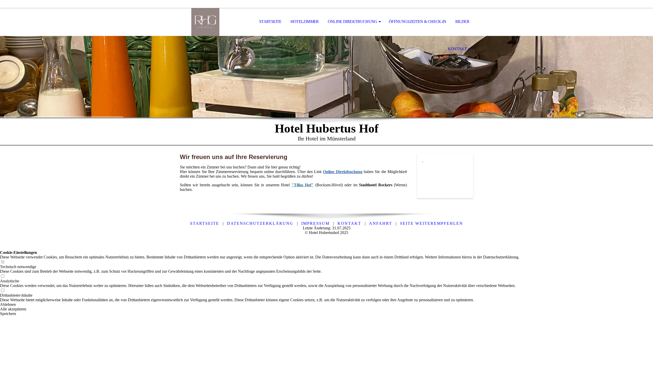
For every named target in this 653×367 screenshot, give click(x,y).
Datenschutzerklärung (260, 223)
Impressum (315, 223)
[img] (205, 22)
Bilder (462, 21)
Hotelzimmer (305, 21)
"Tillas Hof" (302, 185)
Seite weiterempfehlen (431, 223)
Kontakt (457, 49)
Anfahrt (380, 223)
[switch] (2, 262)
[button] (259, 304)
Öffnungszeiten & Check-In (417, 21)
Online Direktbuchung (352, 21)
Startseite (270, 21)
